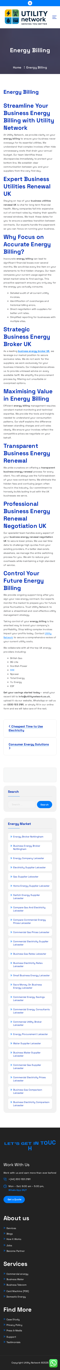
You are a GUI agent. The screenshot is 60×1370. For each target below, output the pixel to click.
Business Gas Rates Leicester (29, 953)
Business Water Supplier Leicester (26, 1054)
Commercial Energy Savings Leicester (29, 998)
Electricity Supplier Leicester (29, 867)
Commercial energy (17, 1273)
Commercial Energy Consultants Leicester (31, 1011)
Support (11, 1336)
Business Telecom (16, 1284)
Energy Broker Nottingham (28, 836)
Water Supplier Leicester (27, 1043)
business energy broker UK (34, 351)
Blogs (9, 1233)
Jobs (9, 1245)
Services (11, 1228)
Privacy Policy (14, 1324)
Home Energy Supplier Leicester (31, 885)
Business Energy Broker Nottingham (26, 847)
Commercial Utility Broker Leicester (27, 1023)
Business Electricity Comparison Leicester (31, 1104)
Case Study (13, 1319)
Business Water (15, 1279)
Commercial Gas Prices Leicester (31, 932)
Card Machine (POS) (17, 1291)
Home (17, 67)
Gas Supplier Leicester (25, 876)
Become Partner (15, 1250)
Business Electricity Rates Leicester (27, 964)
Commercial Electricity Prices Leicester (29, 1079)
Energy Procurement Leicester (30, 1034)
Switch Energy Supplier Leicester (26, 897)
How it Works (13, 1239)
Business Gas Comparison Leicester (27, 1091)
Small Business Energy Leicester (31, 975)
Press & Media (14, 1330)
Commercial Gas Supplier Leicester (27, 1066)
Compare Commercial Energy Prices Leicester (29, 921)
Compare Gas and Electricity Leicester (29, 909)
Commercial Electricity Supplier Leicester (30, 943)
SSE (12, 670)
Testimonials (13, 1342)
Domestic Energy (16, 1296)
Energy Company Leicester (28, 858)
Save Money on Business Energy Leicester (27, 986)
